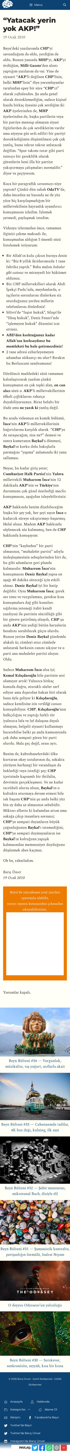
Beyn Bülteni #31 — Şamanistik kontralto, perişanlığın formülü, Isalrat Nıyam (35, 1252)
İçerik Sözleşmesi (42, 1378)
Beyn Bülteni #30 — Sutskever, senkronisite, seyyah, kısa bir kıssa (35, 1363)
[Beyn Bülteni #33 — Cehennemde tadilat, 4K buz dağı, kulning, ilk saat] (35, 1097)
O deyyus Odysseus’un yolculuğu (35, 1305)
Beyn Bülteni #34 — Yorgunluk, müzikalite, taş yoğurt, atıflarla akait (35, 1063)
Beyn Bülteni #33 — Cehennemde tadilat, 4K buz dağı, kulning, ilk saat (35, 1127)
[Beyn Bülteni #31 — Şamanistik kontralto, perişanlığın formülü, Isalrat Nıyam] (35, 1223)
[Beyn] (7, 5)
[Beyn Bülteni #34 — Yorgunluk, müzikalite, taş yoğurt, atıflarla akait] (35, 1033)
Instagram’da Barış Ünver (27, 1441)
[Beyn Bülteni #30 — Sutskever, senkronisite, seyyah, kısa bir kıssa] (35, 1334)
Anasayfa (16, 1401)
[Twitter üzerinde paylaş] (35, 1448)
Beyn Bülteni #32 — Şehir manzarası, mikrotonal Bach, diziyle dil (35, 1191)
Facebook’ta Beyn (46, 1417)
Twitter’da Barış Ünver (25, 1433)
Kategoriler (18, 1409)
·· (64, 1447)
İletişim (15, 1417)
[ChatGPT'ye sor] (56, 1448)
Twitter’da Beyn (21, 1425)
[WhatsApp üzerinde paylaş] (49, 1448)
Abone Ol (50, 1409)
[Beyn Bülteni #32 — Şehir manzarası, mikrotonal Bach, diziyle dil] (35, 1160)
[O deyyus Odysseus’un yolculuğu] (35, 1282)
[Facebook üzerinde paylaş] (42, 1448)
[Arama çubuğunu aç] (64, 5)
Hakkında (42, 1401)
